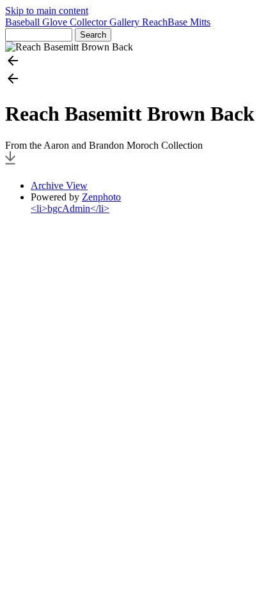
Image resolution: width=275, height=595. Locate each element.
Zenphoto (101, 197)
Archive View (59, 185)
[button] (137, 62)
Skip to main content (46, 10)
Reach (155, 22)
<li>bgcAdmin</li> (70, 208)
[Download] (10, 163)
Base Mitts (189, 22)
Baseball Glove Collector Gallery (73, 22)
